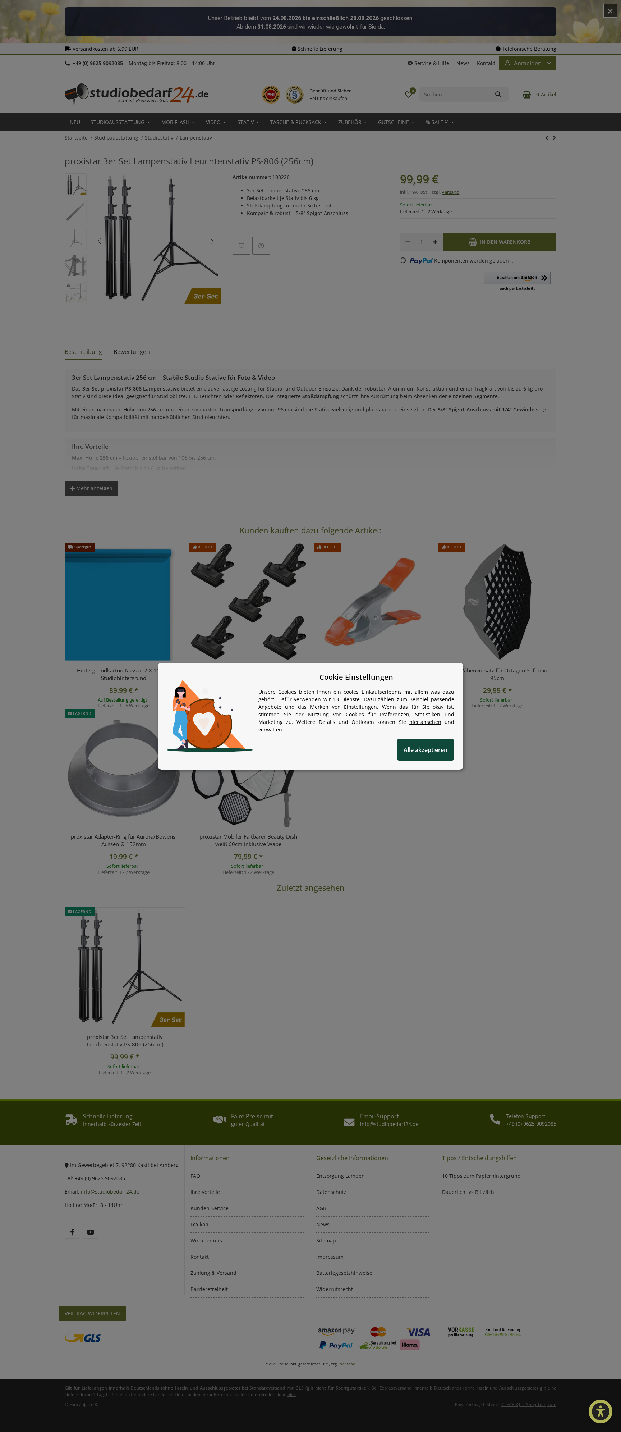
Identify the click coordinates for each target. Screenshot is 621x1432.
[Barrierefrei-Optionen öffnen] (600, 1411)
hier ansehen (425, 722)
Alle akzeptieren (425, 750)
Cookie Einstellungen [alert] (356, 677)
